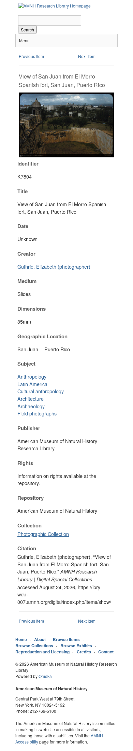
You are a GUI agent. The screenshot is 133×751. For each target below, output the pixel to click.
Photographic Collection (43, 533)
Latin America (32, 383)
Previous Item (31, 56)
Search (27, 29)
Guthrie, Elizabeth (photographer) (53, 266)
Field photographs (37, 413)
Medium (26, 281)
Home (21, 639)
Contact (106, 652)
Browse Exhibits (76, 645)
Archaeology (31, 406)
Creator (26, 253)
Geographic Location (42, 336)
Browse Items (66, 639)
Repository (30, 497)
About (40, 639)
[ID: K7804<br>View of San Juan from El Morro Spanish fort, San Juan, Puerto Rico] (66, 155)
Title (22, 191)
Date (22, 226)
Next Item (86, 56)
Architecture (30, 398)
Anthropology (31, 376)
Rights (25, 463)
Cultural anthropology (40, 391)
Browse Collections (34, 645)
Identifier (28, 163)
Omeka (45, 676)
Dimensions (31, 308)
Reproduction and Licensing (42, 652)
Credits (84, 652)
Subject (26, 363)
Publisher (28, 428)
